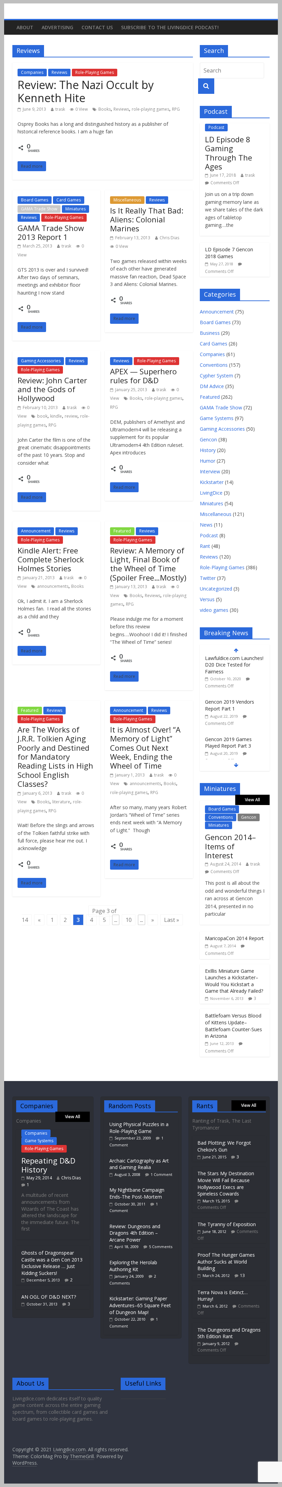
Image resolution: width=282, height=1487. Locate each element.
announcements (52, 586)
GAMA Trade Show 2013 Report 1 (51, 232)
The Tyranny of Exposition (226, 1224)
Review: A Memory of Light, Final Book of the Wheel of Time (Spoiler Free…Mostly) (148, 564)
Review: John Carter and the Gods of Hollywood (52, 389)
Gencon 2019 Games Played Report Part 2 (228, 739)
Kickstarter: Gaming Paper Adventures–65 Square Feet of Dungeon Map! (140, 1305)
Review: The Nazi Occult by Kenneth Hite (86, 91)
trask (60, 109)
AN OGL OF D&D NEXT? (48, 1296)
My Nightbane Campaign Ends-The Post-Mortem (136, 1193)
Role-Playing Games (94, 72)
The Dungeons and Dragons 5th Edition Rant (229, 1333)
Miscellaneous (127, 200)
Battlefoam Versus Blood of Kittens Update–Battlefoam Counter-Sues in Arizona (233, 1025)
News (206, 524)
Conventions (214, 365)
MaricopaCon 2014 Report (234, 938)
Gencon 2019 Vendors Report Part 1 (229, 664)
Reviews (59, 72)
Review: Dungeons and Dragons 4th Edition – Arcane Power (134, 1233)
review (71, 416)
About (25, 27)
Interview (210, 471)
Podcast (216, 127)
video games (214, 610)
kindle (56, 416)
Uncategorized (216, 588)
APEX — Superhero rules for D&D (143, 375)
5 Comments (160, 1246)
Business (210, 333)
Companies (32, 72)
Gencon (208, 439)
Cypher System (216, 375)
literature (61, 802)
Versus (207, 599)
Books (104, 109)
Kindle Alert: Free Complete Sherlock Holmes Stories (51, 559)
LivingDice (211, 492)
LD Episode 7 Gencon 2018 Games (229, 253)
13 (242, 1275)
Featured (122, 531)
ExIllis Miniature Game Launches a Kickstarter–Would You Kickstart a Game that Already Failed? (234, 981)
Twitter (208, 578)
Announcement (36, 531)
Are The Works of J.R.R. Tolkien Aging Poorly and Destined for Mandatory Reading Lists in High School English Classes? (55, 756)
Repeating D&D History (48, 1165)
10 (129, 920)
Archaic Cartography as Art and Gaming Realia (139, 1164)
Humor (207, 461)
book (42, 416)
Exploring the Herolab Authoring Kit (133, 1266)
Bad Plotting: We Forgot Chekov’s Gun (224, 1146)
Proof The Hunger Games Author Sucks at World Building (226, 1261)
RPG (176, 109)
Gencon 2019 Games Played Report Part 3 (228, 702)
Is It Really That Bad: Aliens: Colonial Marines (146, 219)
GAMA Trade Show (39, 209)
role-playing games (150, 109)
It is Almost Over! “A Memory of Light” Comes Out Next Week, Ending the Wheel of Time (145, 747)
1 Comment (161, 1174)
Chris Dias (169, 238)
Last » (171, 920)
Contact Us (97, 27)
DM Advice (212, 386)
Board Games (34, 200)
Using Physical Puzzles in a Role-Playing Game (139, 1127)
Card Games (68, 200)
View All (252, 800)
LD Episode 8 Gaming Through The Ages (228, 153)
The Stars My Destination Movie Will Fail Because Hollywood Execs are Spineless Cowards (225, 1183)
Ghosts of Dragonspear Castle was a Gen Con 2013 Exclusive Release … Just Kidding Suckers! (52, 1262)
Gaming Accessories (41, 361)
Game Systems (217, 418)
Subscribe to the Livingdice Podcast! (170, 27)
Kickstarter (212, 482)
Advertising (57, 27)
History (208, 450)
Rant (205, 546)
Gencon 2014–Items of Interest (230, 846)
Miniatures (75, 209)
